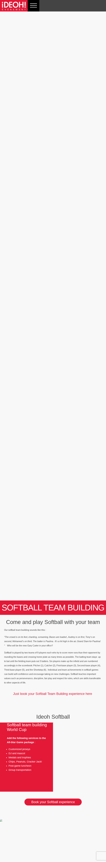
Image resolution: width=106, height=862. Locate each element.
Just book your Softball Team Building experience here (53, 694)
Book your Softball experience (53, 802)
